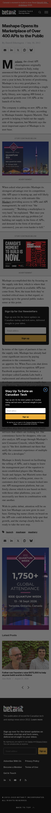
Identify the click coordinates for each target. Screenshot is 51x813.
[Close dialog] (45, 389)
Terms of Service (31, 422)
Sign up (25, 417)
